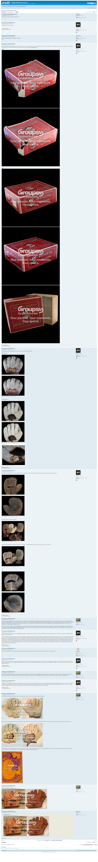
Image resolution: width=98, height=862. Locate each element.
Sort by (50, 840)
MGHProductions (5, 36)
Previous (3, 840)
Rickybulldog (5, 15)
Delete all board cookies (83, 850)
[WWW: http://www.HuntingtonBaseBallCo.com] (76, 32)
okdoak (4, 649)
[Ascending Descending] (59, 840)
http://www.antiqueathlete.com (33, 47)
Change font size (95, 6)
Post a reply (2, 11)
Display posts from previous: (41, 840)
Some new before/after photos (8, 10)
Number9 (4, 23)
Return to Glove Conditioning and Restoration (8, 844)
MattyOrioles (5, 812)
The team (77, 850)
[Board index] (6, 3)
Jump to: (80, 844)
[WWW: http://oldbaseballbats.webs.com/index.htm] (76, 40)
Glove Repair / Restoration (11, 6)
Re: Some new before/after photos (9, 14)
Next (95, 840)
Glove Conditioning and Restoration (20, 6)
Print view (93, 6)
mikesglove (4, 619)
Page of (90, 842)
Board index (4, 6)
